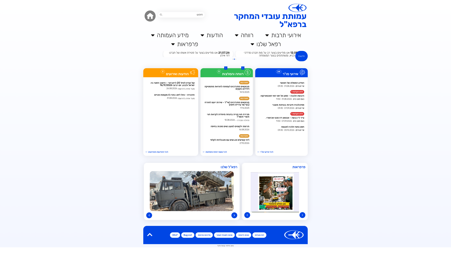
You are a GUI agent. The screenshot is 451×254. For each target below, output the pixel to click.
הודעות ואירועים (177, 74)
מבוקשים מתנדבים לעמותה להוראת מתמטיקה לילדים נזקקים (227, 87)
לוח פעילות (259, 235)
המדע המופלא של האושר (292, 82)
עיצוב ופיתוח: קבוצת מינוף (225, 246)
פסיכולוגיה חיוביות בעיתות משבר (288, 104)
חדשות (301, 56)
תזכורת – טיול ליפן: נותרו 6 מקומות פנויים (174, 94)
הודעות (214, 35)
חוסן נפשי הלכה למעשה (292, 126)
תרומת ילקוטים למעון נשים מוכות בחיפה (230, 126)
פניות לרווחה (243, 235)
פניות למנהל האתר (224, 235)
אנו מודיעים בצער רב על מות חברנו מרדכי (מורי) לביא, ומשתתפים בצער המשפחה (273, 54)
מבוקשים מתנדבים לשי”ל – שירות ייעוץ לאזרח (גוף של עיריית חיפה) (227, 103)
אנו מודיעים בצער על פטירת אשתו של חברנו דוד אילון (199, 54)
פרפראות (187, 44)
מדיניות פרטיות (204, 235)
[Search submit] (161, 14)
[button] (242, 68)
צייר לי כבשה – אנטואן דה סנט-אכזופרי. (285, 117)
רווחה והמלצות (232, 74)
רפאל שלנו (269, 44)
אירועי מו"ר (290, 74)
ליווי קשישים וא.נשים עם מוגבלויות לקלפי (229, 139)
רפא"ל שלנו (229, 167)
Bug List (188, 235)
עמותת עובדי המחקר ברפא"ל (270, 20)
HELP (175, 235)
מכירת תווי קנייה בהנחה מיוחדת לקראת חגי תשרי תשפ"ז (228, 115)
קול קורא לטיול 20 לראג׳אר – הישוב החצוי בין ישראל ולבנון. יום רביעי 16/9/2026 (173, 84)
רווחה (247, 35)
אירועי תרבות (286, 35)
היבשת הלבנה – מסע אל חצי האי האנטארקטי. (282, 95)
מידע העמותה (173, 35)
